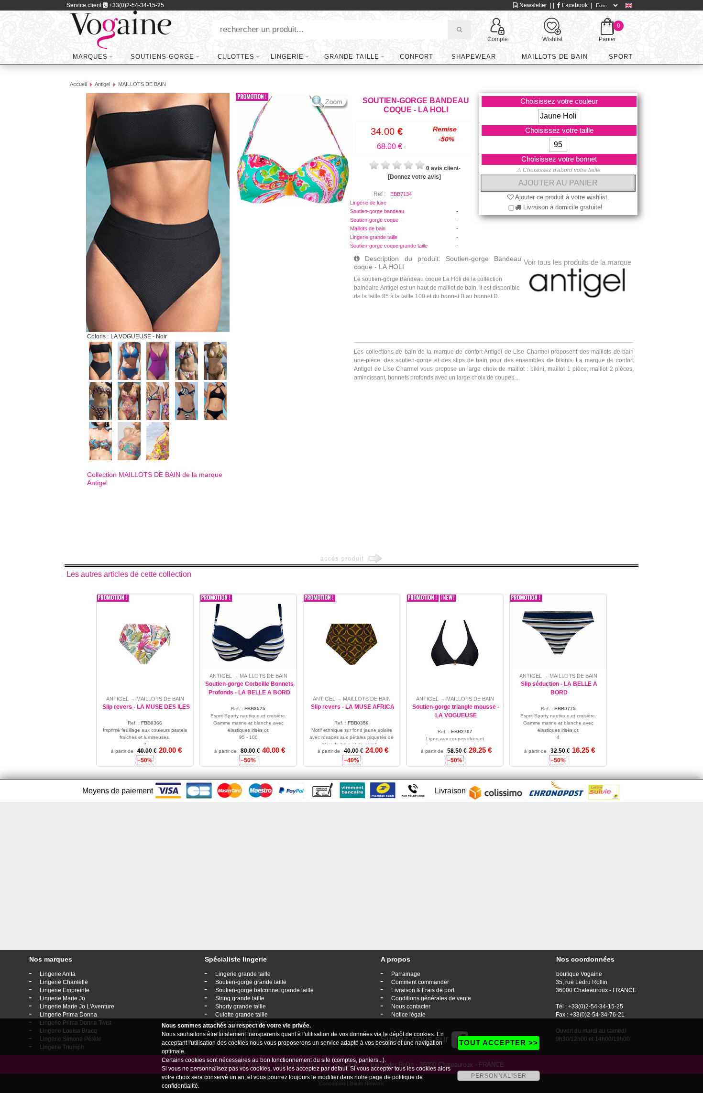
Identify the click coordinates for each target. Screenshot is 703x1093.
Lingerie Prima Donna (68, 1014)
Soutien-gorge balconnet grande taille (264, 990)
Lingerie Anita (58, 974)
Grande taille (351, 56)
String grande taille (239, 998)
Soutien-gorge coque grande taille (389, 246)
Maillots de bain (555, 56)
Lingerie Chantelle (64, 982)
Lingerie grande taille (373, 237)
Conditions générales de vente (431, 998)
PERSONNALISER (499, 1075)
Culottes (236, 56)
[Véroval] (120, 29)
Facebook (574, 5)
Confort (416, 56)
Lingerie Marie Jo (62, 998)
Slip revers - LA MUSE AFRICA (353, 706)
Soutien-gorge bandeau (377, 211)
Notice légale (408, 1014)
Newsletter (532, 5)
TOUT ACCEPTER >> (498, 1043)
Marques (90, 56)
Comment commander (420, 982)
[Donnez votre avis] (414, 176)
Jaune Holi (558, 116)
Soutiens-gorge (162, 56)
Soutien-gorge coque (374, 220)
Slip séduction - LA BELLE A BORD (559, 688)
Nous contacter (410, 1006)
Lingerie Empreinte (64, 990)
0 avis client (442, 168)
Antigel (102, 84)
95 (558, 145)
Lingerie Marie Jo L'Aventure (77, 1006)
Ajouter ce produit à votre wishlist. (561, 197)
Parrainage (405, 974)
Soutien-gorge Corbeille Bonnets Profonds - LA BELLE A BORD (249, 688)
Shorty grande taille (240, 1006)
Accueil (78, 84)
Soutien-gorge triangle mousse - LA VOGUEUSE (455, 711)
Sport (621, 56)
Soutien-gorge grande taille (250, 982)
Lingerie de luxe (368, 203)
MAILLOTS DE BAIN (142, 84)
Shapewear (473, 56)
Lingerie (287, 56)
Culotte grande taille (241, 1014)
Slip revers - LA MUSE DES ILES (146, 706)
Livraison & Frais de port (422, 990)
